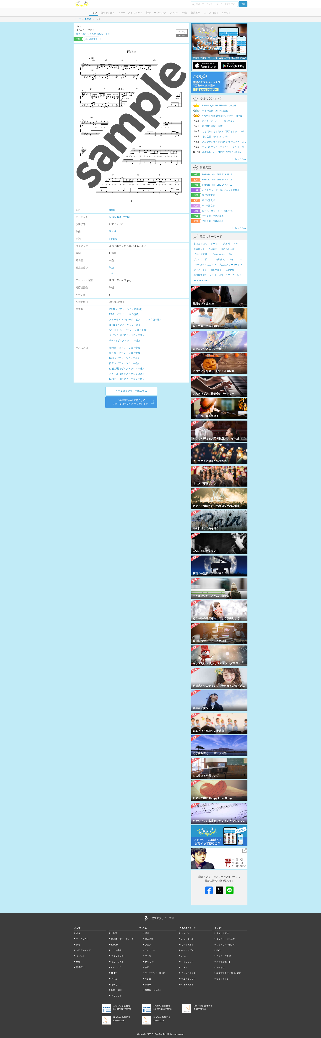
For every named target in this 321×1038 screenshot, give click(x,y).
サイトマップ (222, 979)
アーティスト (82, 939)
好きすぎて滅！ (201, 254)
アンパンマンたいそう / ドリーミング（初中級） (224, 147)
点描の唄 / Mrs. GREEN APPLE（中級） (222, 152)
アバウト (226, 12)
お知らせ (220, 967)
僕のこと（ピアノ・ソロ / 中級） (127, 379)
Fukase (113, 238)
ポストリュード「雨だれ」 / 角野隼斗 (220, 190)
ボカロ (148, 984)
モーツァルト (187, 945)
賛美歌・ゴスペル (153, 990)
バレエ (148, 979)
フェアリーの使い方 (225, 945)
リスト (184, 967)
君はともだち (200, 243)
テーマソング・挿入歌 (155, 973)
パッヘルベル (187, 939)
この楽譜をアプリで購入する (131, 391)
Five (231, 254)
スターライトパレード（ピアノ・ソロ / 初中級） (135, 319)
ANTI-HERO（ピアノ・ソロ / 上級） (129, 330)
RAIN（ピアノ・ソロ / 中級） (125, 324)
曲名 (78, 933)
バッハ (184, 956)
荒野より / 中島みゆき (213, 216)
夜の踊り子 (199, 249)
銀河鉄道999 (200, 275)
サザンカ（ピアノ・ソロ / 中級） (127, 335)
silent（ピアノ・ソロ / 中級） (125, 340)
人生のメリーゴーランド (232, 264)
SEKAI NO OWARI (119, 217)
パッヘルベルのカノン (205, 264)
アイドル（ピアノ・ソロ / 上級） (127, 373)
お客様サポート (223, 962)
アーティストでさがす (130, 12)
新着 (148, 12)
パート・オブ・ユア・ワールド (225, 275)
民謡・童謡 (116, 990)
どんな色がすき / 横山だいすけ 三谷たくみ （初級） (224, 142)
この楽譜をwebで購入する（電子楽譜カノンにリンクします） (131, 402)
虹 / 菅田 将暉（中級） (213, 126)
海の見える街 (227, 249)
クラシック (116, 996)
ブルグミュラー (188, 979)
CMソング (116, 967)
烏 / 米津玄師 (208, 195)
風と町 (226, 243)
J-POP (88, 19)
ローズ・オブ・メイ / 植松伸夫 (217, 211)
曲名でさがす (107, 12)
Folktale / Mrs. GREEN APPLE (217, 174)
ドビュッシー (187, 962)
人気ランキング (83, 950)
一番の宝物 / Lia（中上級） (215, 110)
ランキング (160, 12)
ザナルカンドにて (202, 259)
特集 (184, 12)
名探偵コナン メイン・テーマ (230, 259)
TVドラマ (149, 962)
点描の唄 (212, 249)
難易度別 (195, 12)
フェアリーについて (225, 939)
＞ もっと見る (239, 159)
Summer (230, 270)
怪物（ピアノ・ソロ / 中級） (124, 358)
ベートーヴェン (188, 950)
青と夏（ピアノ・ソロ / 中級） (126, 353)
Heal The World (201, 280)
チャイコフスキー (189, 973)
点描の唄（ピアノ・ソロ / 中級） (127, 368)
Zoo (236, 243)
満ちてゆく (216, 270)
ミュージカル (117, 962)
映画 (147, 967)
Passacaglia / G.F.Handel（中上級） (220, 105)
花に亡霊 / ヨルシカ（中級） (216, 136)
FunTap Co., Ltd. (159, 1034)
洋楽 (147, 933)
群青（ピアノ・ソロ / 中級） (124, 363)
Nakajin (113, 231)
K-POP (114, 945)
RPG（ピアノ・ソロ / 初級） (125, 314)
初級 (111, 267)
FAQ (218, 950)
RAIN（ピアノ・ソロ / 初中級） (126, 309)
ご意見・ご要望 (223, 956)
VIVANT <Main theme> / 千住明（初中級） (223, 116)
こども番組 (116, 950)
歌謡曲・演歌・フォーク (122, 939)
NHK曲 (114, 973)
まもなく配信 (211, 12)
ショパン (185, 933)
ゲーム (114, 979)
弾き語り (149, 939)
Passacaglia (219, 254)
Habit (112, 209)
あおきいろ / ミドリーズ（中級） (218, 121)
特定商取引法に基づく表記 (228, 973)
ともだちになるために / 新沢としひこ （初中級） (224, 131)
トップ (93, 12)
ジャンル (174, 12)
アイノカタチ (200, 270)
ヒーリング (116, 984)
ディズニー (150, 950)
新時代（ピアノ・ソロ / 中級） (126, 347)
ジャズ (148, 956)
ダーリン (215, 243)
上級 (111, 273)
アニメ (148, 945)
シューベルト (187, 984)
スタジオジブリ (118, 956)
